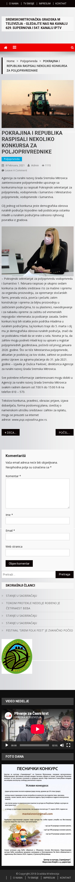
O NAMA (14, 3)
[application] (38, 729)
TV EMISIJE (28, 3)
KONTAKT (60, 3)
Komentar (13, 476)
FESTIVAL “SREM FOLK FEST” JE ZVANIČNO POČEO (39, 630)
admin (35, 165)
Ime (9, 515)
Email (10, 530)
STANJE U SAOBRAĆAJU (21, 596)
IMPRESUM (45, 3)
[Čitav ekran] (68, 745)
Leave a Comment (16, 170)
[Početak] (7, 745)
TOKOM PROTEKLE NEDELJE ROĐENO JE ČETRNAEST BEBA (33, 605)
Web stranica (14, 546)
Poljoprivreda (12, 159)
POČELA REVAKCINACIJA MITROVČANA (66, 432)
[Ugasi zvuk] (62, 745)
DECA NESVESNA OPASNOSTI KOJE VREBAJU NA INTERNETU (13, 432)
